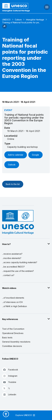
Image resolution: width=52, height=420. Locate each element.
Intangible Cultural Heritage (16, 10)
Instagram (12, 376)
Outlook (11, 164)
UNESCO (6, 19)
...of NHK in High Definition (14, 306)
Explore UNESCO (24, 415)
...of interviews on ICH (12, 302)
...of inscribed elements (13, 298)
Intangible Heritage (35, 19)
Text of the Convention (13, 329)
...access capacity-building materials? (19, 262)
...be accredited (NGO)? (13, 266)
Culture (18, 19)
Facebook (13, 369)
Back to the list (13, 184)
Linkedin (12, 394)
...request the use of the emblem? (18, 271)
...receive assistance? (12, 254)
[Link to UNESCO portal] (17, 6)
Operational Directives (12, 333)
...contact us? (8, 275)
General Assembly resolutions (16, 341)
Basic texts (7, 337)
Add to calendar (15, 155)
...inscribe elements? (11, 258)
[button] (4, 27)
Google (35, 155)
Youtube (12, 382)
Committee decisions (12, 346)
